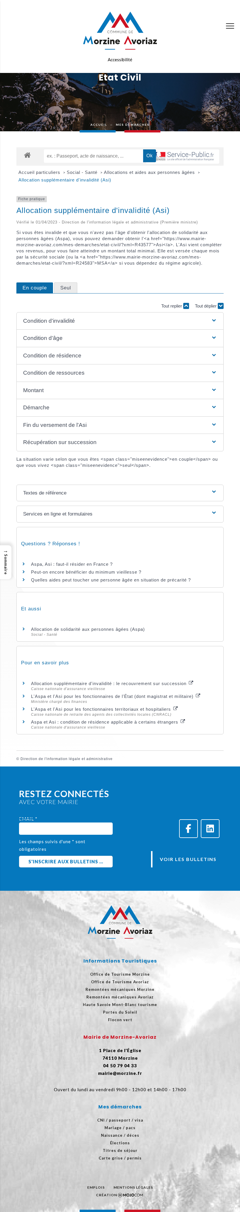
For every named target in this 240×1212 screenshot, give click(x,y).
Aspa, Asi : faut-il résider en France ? (72, 564)
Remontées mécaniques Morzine (120, 989)
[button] (120, 321)
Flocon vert (120, 1019)
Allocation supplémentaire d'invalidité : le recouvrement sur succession (109, 683)
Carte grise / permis (120, 1158)
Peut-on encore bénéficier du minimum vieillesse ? (86, 572)
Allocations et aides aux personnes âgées (150, 172)
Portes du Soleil (120, 1012)
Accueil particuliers (40, 172)
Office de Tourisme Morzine (120, 974)
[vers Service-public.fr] (182, 156)
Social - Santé (83, 172)
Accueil (98, 124)
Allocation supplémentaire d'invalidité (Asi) (64, 179)
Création (106, 1195)
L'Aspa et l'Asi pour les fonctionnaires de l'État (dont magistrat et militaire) (113, 696)
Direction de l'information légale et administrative (66, 759)
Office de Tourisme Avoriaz (120, 981)
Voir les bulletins (188, 859)
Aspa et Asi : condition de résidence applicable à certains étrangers (105, 721)
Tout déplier (206, 305)
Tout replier (172, 305)
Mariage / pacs (120, 1127)
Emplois (96, 1187)
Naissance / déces (120, 1135)
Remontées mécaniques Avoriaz (120, 997)
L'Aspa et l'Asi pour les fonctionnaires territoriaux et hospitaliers (101, 709)
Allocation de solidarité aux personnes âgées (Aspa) (88, 629)
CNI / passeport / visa (120, 1120)
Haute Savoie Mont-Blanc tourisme (120, 1004)
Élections (120, 1143)
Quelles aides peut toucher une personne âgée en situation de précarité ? (111, 579)
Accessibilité (120, 59)
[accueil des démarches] (27, 154)
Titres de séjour (120, 1150)
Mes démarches (133, 124)
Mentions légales (133, 1187)
